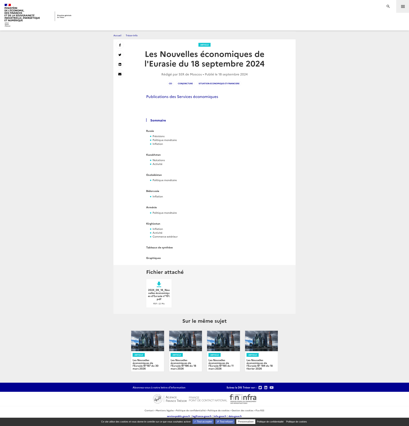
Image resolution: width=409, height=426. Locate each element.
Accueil (117, 35)
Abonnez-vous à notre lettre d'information (159, 387)
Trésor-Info (132, 35)
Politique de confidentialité (191, 410)
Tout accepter (204, 421)
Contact (149, 410)
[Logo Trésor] (63, 16)
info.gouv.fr (220, 416)
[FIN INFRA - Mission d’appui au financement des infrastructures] (243, 398)
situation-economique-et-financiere (219, 83)
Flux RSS (259, 410)
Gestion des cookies (242, 410)
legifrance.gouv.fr (202, 416)
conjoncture (185, 83)
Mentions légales (165, 410)
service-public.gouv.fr (178, 416)
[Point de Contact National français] (208, 398)
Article (204, 44)
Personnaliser (246, 421)
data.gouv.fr (235, 416)
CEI (170, 83)
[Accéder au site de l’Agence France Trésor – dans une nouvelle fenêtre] (170, 398)
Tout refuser (226, 421)
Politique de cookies (219, 410)
